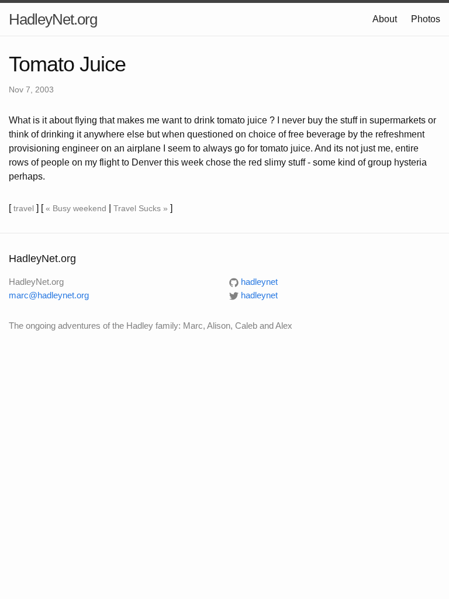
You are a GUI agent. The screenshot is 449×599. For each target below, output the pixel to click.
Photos (425, 19)
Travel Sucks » (140, 208)
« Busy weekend (76, 208)
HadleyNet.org (53, 19)
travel (23, 208)
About (384, 19)
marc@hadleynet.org (49, 295)
